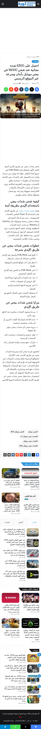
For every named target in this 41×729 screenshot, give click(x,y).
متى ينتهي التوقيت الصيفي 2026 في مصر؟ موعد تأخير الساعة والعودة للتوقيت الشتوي (14, 542)
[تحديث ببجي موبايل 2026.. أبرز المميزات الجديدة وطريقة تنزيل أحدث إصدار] (33, 564)
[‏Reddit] (17, 454)
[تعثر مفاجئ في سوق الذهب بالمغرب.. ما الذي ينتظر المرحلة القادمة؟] (10, 623)
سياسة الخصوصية (8, 720)
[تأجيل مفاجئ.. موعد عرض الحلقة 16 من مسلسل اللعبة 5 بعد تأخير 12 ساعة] (33, 699)
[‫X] (33, 454)
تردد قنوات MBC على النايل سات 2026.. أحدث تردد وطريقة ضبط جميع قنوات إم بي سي (14, 552)
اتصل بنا (35, 720)
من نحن (29, 720)
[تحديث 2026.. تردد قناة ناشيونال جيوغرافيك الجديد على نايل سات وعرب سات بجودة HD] (33, 679)
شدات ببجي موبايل (30, 441)
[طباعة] (5, 454)
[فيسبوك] (37, 454)
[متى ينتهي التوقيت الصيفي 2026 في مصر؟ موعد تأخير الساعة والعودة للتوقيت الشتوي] (33, 543)
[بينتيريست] (21, 454)
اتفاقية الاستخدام (20, 720)
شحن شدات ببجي (26, 211)
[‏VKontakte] (13, 454)
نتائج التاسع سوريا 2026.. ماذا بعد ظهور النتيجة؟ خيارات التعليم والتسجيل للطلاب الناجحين (15, 657)
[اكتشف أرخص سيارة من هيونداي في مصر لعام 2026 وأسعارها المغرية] (11, 473)
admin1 (34, 83)
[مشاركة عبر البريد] (9, 454)
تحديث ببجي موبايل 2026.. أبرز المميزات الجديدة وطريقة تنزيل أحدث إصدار (15, 563)
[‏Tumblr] (25, 454)
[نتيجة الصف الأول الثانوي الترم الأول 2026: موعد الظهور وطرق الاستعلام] (30, 498)
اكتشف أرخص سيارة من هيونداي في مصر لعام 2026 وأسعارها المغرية (12, 482)
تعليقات (7, 522)
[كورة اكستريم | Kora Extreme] (27, 4)
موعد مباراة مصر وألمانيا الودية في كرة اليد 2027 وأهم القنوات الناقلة (31, 607)
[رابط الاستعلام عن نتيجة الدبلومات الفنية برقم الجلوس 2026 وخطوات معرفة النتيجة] (30, 473)
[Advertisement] (20, 30)
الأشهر (21, 522)
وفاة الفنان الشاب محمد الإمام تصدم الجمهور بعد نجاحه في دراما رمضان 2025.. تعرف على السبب (11, 508)
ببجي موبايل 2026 (17, 432)
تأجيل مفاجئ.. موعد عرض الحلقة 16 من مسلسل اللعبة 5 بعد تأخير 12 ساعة (14, 698)
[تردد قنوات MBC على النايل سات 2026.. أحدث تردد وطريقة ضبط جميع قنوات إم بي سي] (33, 553)
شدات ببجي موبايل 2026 (28, 446)
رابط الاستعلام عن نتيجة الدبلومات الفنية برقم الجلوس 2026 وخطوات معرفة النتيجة (31, 483)
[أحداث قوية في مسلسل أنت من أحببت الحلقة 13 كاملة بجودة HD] (33, 690)
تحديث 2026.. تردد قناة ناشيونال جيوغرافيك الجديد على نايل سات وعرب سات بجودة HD (15, 678)
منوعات (28, 57)
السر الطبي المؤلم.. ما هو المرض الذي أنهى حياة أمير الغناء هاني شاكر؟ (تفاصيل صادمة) (15, 668)
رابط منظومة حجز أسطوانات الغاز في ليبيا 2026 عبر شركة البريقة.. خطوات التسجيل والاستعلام (14, 531)
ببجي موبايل (32, 432)
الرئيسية (34, 57)
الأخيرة (34, 522)
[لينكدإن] (29, 454)
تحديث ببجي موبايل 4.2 (29, 436)
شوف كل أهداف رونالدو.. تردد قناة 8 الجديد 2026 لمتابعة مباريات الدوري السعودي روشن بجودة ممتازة (31, 634)
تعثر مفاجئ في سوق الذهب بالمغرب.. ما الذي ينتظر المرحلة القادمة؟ (11, 632)
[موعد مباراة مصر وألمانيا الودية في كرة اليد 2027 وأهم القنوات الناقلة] (30, 598)
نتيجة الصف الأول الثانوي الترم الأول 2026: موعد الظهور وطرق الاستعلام (31, 507)
